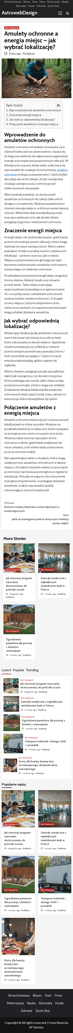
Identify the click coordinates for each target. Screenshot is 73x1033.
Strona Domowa (12, 1)
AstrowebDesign (19, 12)
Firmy (42, 1)
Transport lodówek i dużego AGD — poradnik (53, 902)
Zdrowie (41, 5)
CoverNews (57, 1023)
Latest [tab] (6, 670)
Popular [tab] (18, 670)
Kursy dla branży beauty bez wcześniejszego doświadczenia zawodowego (38, 765)
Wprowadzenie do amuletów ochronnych (35, 110)
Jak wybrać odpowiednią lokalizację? (32, 119)
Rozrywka (21, 5)
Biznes (26, 1)
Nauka (65, 1)
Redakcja (29, 53)
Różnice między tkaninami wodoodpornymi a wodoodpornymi (31, 507)
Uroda (31, 5)
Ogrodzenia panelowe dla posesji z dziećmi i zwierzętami (18, 902)
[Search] (67, 13)
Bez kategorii (11, 27)
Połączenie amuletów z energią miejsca (33, 124)
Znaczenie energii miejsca (25, 115)
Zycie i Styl (53, 5)
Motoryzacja (53, 1)
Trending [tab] (32, 670)
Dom (34, 1)
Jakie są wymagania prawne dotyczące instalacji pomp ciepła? (40, 519)
